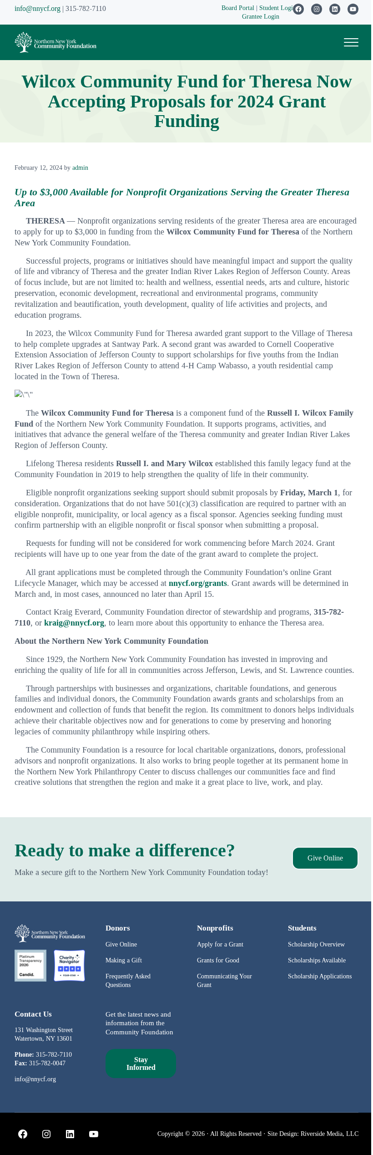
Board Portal (238, 7)
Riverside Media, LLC (329, 1133)
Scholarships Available (317, 960)
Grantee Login (260, 16)
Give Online (325, 858)
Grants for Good (218, 960)
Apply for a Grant (220, 944)
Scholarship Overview (316, 944)
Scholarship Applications (320, 976)
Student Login (278, 7)
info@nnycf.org (37, 8)
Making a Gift (124, 960)
